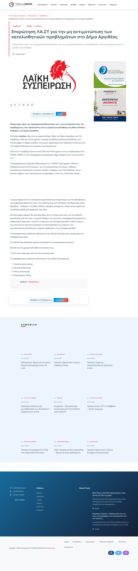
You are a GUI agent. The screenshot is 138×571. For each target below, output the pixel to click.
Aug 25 (97, 508)
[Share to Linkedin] (23, 104)
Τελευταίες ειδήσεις (17, 16)
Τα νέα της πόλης (96, 354)
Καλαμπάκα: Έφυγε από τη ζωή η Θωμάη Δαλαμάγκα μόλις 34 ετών (35, 365)
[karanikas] (110, 105)
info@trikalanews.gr (19, 488)
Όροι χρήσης (90, 542)
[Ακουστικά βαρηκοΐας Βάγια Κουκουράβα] (110, 74)
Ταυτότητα (122, 542)
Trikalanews (33, 281)
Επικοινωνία (68, 547)
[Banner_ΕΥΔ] (48, 187)
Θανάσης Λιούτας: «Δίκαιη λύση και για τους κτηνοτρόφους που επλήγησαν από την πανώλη (109, 516)
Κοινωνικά (102, 5)
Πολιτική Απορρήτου (107, 542)
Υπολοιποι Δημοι (63, 441)
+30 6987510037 (18, 491)
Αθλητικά (91, 5)
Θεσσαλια (32, 16)
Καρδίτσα (43, 16)
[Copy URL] (32, 104)
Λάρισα (59, 398)
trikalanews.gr (50, 548)
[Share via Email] (28, 104)
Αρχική (66, 542)
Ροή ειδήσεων (77, 542)
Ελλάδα (73, 5)
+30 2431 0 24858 (18, 495)
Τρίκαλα (54, 5)
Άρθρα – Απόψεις (34, 26)
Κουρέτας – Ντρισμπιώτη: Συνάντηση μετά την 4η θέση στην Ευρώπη (67, 409)
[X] (118, 553)
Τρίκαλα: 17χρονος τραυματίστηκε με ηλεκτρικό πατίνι (99, 365)
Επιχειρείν (113, 5)
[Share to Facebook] (15, 104)
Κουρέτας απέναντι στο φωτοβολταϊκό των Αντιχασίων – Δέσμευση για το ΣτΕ (36, 409)
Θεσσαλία (64, 5)
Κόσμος (82, 5)
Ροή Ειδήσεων (43, 5)
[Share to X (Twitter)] (19, 104)
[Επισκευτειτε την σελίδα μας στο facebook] (111, 553)
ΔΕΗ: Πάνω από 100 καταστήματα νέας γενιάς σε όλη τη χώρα (108, 494)
